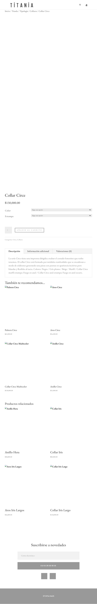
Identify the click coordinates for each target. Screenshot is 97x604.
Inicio (7, 11)
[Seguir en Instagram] (53, 576)
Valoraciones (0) (64, 251)
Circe (14, 240)
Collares (33, 11)
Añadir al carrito (29, 230)
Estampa (9, 216)
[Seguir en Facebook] (44, 576)
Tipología (24, 11)
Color (8, 210)
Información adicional (38, 251)
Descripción (14, 251)
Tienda (15, 11)
